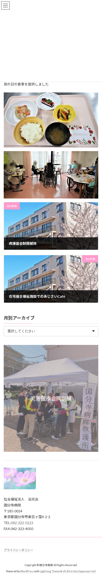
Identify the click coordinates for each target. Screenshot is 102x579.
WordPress (27, 571)
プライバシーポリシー (18, 550)
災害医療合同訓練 (51, 398)
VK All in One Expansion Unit (79, 571)
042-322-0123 (22, 523)
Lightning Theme (50, 571)
